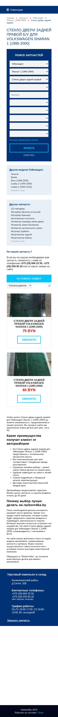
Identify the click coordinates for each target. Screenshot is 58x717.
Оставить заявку (29, 278)
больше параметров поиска (24, 140)
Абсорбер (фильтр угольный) (26, 212)
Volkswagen (38, 18)
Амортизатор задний (21, 234)
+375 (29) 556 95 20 (23, 596)
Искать (29, 148)
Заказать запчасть (18, 620)
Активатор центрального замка (26, 228)
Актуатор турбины (20, 231)
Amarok (15, 174)
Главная (10, 18)
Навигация (16, 10)
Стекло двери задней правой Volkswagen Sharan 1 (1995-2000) (29, 324)
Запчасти (23, 18)
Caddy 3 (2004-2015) (21, 187)
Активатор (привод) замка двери (27, 221)
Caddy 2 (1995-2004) (21, 183)
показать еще (18, 190)
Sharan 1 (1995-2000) (16, 20)
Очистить (29, 155)
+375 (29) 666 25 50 (31, 263)
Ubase (40, 712)
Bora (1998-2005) (19, 180)
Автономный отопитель (23, 218)
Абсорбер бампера (20, 215)
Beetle (14, 177)
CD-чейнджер (18, 208)
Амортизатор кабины (21, 237)
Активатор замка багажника (25, 224)
